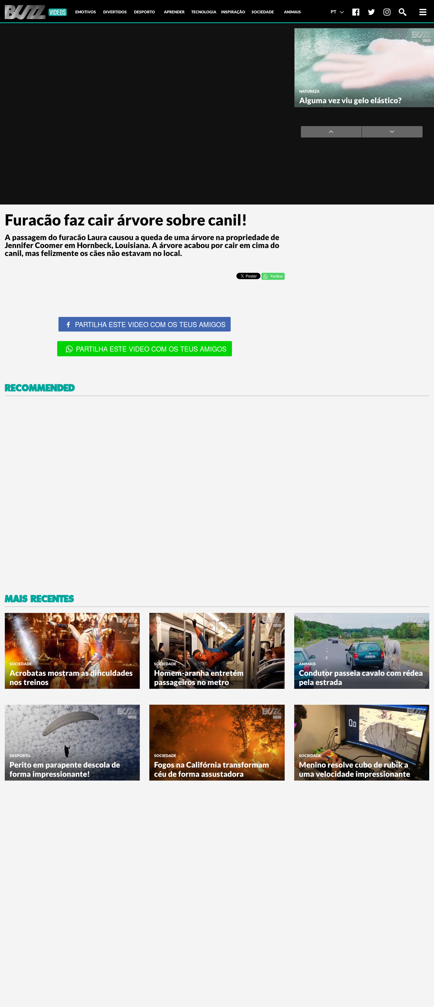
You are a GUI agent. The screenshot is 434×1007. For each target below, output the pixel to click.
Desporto (20, 755)
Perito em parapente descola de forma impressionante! (65, 769)
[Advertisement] (361, 252)
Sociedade (21, 663)
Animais (307, 663)
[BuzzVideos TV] (36, 12)
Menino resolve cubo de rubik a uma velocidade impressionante (354, 769)
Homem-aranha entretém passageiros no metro (199, 677)
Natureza (309, 91)
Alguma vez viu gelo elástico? (350, 100)
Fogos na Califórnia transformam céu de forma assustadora (211, 769)
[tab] (85, 12)
